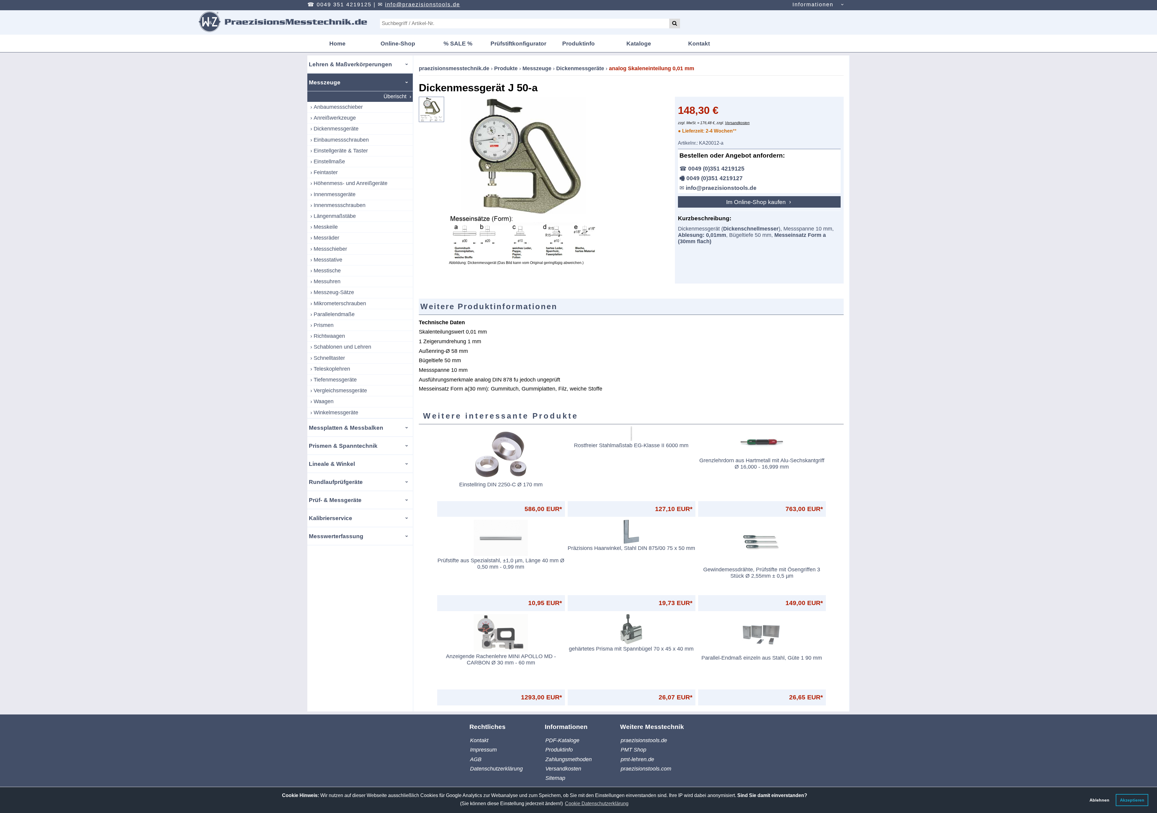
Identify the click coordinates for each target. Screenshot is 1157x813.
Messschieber (330, 249)
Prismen (324, 325)
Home (337, 43)
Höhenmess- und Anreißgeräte (350, 183)
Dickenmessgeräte (336, 129)
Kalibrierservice (330, 518)
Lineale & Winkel (332, 463)
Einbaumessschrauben (341, 140)
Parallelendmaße (334, 314)
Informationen (812, 5)
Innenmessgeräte (335, 194)
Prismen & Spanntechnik (343, 445)
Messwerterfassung (336, 536)
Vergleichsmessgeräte (340, 391)
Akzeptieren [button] (1132, 800)
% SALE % (458, 43)
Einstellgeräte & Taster (341, 151)
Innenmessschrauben (339, 205)
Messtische (327, 271)
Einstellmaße (329, 162)
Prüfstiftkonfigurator (518, 43)
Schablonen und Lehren (342, 347)
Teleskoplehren (332, 369)
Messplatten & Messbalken (346, 427)
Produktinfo (578, 43)
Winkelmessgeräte (336, 413)
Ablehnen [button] (1099, 800)
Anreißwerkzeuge (335, 118)
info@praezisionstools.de (422, 5)
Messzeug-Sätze (334, 292)
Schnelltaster (329, 358)
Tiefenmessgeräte (335, 380)
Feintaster (326, 172)
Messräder (326, 238)
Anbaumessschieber (338, 107)
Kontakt (699, 43)
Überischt (395, 96)
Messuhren (327, 281)
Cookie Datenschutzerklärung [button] (597, 803)
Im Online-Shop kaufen (756, 202)
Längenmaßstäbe (335, 216)
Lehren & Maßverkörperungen (350, 64)
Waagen (324, 401)
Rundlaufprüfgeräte (336, 482)
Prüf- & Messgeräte (335, 500)
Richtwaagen (329, 336)
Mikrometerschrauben (340, 303)
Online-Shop (398, 43)
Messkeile (326, 227)
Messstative (328, 260)
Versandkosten (737, 123)
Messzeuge (324, 82)
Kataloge (638, 43)
